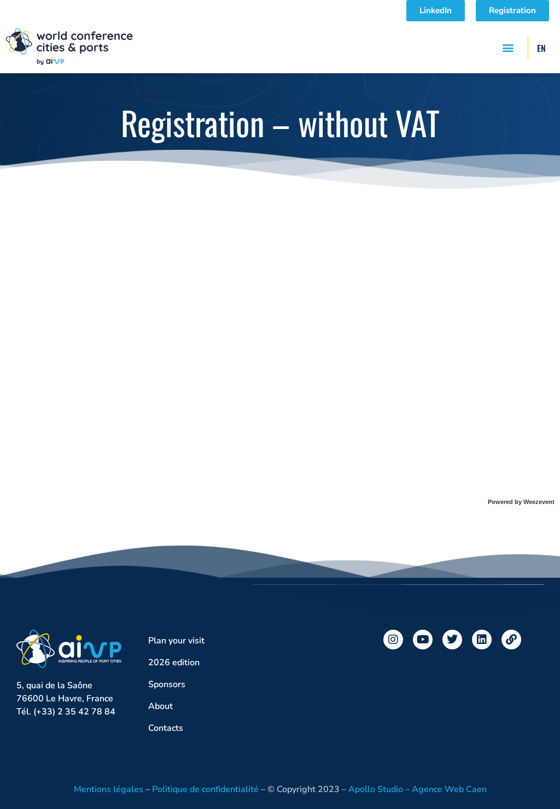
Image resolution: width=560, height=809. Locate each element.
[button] (508, 47)
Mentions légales (108, 789)
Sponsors (166, 684)
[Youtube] (423, 639)
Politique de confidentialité (205, 789)
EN (541, 48)
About (160, 706)
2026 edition (174, 662)
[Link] (511, 639)
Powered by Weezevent (521, 502)
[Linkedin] (482, 639)
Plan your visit (176, 641)
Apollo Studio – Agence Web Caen (417, 789)
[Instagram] (393, 639)
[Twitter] (452, 639)
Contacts (165, 728)
